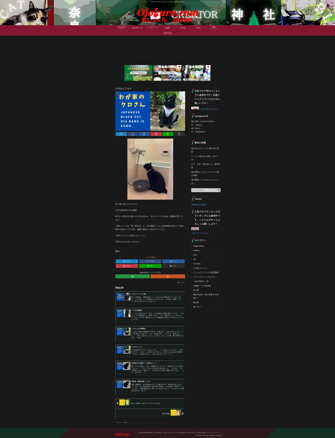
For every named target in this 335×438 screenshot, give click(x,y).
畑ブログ (197, 307)
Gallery (196, 250)
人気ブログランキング (200, 233)
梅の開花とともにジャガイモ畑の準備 (205, 174)
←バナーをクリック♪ (208, 109)
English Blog (198, 246)
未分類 (196, 290)
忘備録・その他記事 (202, 286)
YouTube (197, 264)
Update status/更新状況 (145, 432)
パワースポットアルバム (204, 277)
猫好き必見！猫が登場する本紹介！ (205, 296)
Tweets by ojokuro (198, 204)
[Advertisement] (167, 50)
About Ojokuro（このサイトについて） (164, 432)
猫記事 (196, 302)
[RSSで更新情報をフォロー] (168, 276)
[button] (218, 190)
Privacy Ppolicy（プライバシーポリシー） (209, 432)
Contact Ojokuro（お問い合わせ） (186, 432)
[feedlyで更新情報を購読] (132, 276)
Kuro (118, 251)
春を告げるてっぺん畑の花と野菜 (205, 150)
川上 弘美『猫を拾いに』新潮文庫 (205, 166)
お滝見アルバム (200, 268)
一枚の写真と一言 (201, 281)
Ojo (194, 259)
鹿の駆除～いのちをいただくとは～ (205, 181)
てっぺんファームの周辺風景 (206, 272)
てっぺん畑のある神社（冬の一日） (205, 158)
